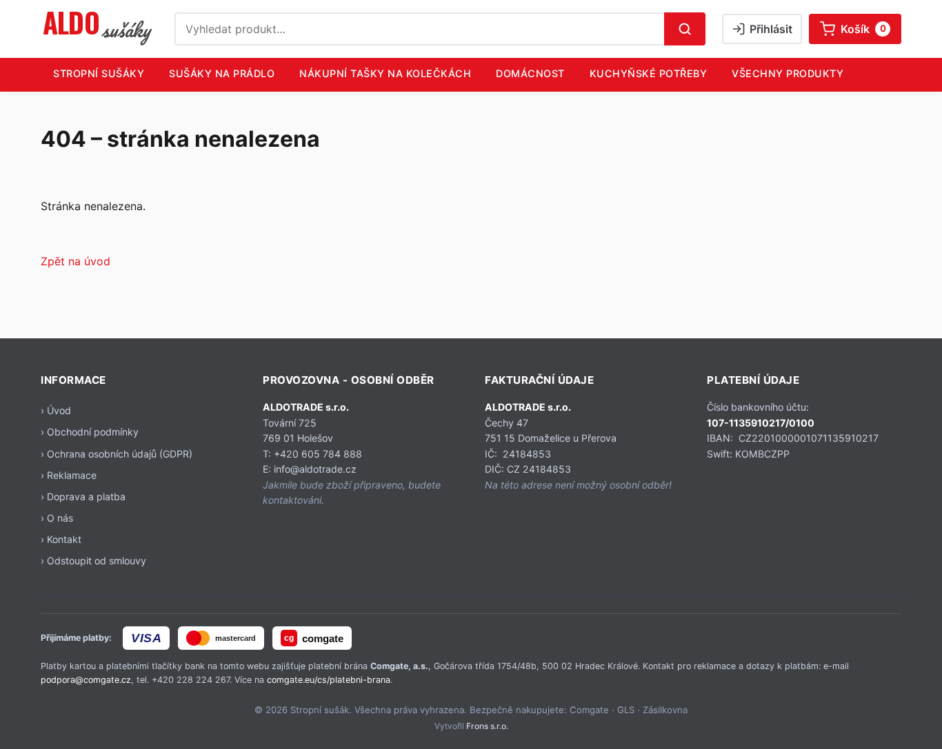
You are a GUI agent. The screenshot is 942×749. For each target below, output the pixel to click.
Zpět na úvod (75, 261)
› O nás (57, 518)
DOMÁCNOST (530, 73)
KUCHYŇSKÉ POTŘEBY (649, 73)
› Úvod (56, 410)
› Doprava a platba (83, 496)
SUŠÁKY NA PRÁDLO (221, 73)
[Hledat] (684, 28)
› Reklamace (69, 475)
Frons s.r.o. (487, 726)
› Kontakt (61, 539)
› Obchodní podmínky (90, 432)
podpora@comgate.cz (86, 680)
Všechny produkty (787, 73)
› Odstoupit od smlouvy (93, 560)
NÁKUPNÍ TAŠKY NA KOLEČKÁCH (385, 73)
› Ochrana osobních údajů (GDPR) (116, 454)
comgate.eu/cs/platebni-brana (328, 680)
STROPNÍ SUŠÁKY (98, 73)
